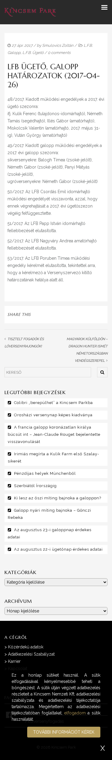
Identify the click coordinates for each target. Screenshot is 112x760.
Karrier (14, 661)
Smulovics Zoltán (57, 45)
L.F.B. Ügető (33, 52)
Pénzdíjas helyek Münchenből (45, 473)
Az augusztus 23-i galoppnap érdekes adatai (49, 533)
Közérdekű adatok (25, 647)
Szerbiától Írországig (35, 485)
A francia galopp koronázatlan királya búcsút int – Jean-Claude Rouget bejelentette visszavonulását (54, 434)
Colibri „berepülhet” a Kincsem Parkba (53, 402)
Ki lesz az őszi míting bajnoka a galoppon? (57, 498)
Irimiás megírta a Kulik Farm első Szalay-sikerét (53, 457)
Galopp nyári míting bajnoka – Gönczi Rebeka (49, 514)
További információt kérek (63, 732)
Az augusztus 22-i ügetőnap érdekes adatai (58, 549)
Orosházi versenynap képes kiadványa (53, 415)
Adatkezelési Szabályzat (31, 654)
